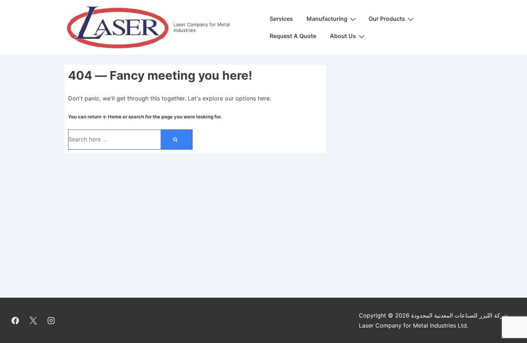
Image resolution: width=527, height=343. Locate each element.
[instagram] (51, 320)
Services (281, 18)
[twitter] (33, 320)
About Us (343, 35)
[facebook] (15, 320)
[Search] (176, 139)
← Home (112, 116)
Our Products (387, 18)
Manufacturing (327, 18)
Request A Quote (293, 35)
